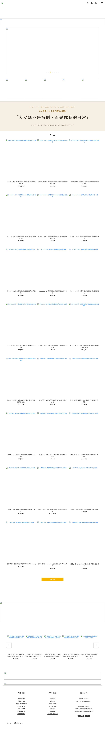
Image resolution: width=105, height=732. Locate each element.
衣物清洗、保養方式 (52, 714)
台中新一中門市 (21, 706)
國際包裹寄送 (52, 703)
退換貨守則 (52, 698)
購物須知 (52, 709)
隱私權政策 (52, 711)
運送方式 (52, 701)
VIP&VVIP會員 (52, 706)
